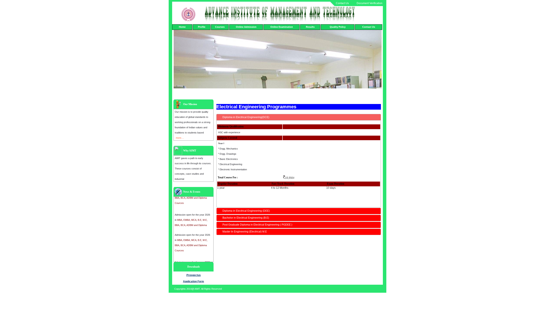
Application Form (193, 281)
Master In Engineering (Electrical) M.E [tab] (244, 231)
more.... (180, 137)
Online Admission (246, 27)
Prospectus (193, 275)
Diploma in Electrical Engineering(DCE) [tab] (245, 117)
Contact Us (342, 3)
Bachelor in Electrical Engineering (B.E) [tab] (245, 217)
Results (310, 27)
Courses (220, 27)
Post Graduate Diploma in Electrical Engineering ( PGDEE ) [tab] (257, 224)
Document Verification (369, 3)
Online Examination (281, 27)
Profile (201, 27)
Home (182, 27)
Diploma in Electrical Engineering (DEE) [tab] (246, 210)
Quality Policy (338, 27)
